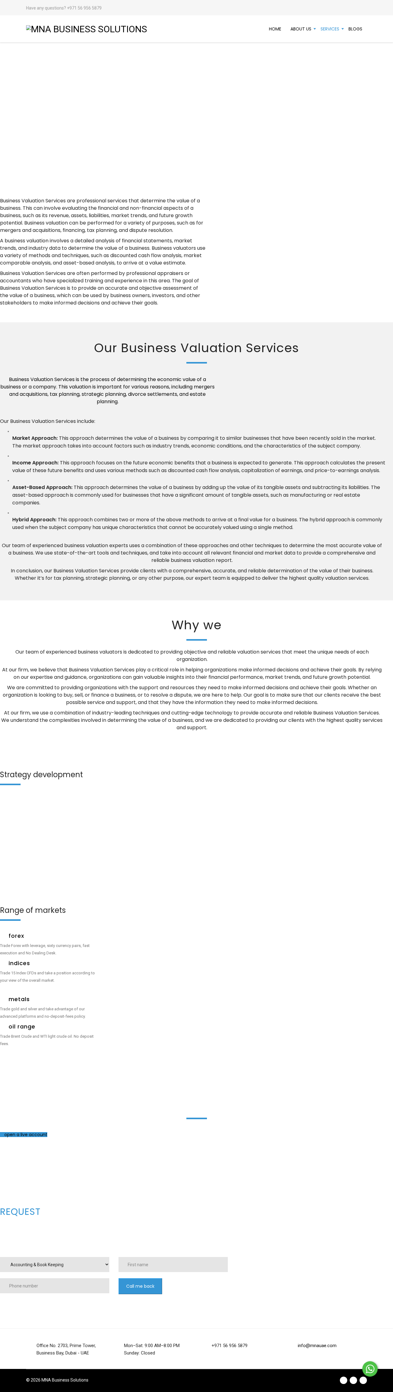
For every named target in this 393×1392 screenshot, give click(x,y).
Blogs (355, 29)
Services (330, 29)
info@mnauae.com (317, 1345)
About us (300, 29)
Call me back (140, 1286)
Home (275, 29)
